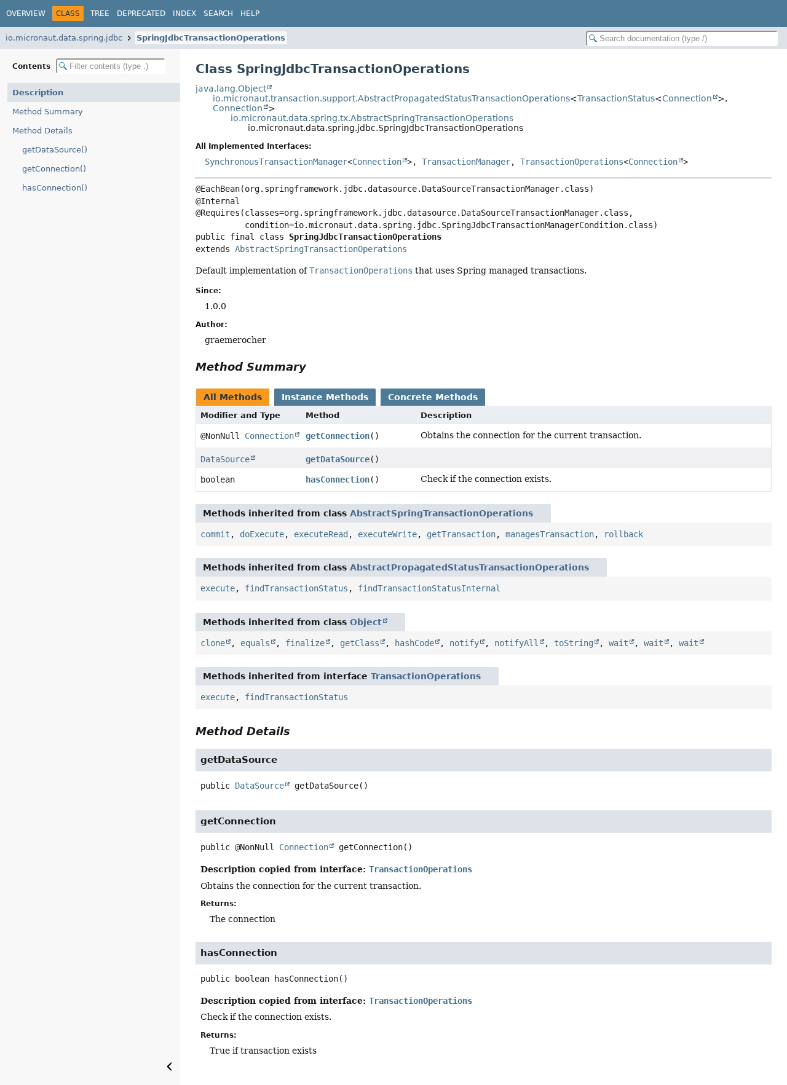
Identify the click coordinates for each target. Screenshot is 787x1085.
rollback (623, 534)
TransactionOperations (571, 162)
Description (37, 92)
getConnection (338, 436)
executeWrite (387, 534)
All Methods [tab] (233, 397)
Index (184, 13)
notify (464, 643)
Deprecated (141, 13)
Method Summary (47, 111)
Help (249, 13)
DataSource (225, 459)
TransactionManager (466, 162)
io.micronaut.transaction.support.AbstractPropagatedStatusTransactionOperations (391, 98)
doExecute (262, 534)
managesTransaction (549, 534)
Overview (25, 13)
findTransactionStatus (296, 588)
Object (366, 622)
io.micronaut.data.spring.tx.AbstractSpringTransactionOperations (372, 118)
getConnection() (54, 168)
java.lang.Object (231, 88)
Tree (99, 13)
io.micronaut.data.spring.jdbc (64, 37)
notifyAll (516, 643)
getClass (359, 643)
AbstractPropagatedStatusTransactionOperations (469, 567)
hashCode (414, 643)
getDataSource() (54, 149)
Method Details (42, 130)
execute (217, 588)
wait (618, 643)
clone (212, 643)
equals (255, 643)
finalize (305, 643)
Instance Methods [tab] (325, 397)
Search (218, 13)
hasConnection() (54, 187)
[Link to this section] (315, 366)
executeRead (321, 534)
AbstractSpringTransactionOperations (321, 249)
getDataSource (338, 459)
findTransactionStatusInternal (429, 588)
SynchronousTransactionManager (276, 162)
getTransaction (461, 534)
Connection (687, 98)
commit (215, 534)
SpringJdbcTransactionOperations (210, 37)
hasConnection (338, 479)
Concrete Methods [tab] (433, 397)
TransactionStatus (616, 98)
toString (573, 643)
